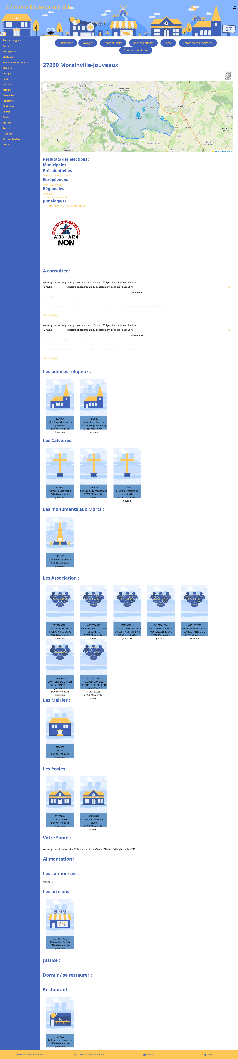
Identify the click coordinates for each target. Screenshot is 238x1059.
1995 (45, 175)
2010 (50, 193)
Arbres (6, 144)
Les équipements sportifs (56, 197)
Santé (168, 43)
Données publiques (135, 50)
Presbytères (9, 51)
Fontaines (8, 100)
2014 (62, 184)
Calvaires (8, 46)
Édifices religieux (12, 40)
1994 (45, 184)
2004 (57, 184)
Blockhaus (8, 106)
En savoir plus (51, 315)
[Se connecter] (234, 7)
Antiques (8, 73)
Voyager (88, 43)
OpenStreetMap (226, 151)
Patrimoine (66, 43)
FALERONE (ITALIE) (53, 206)
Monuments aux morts (15, 62)
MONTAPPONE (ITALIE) (74, 206)
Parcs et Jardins (11, 139)
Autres (6, 128)
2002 (50, 175)
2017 (67, 175)
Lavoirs (7, 84)
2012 (62, 175)
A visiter (7, 133)
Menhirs (7, 67)
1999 (51, 184)
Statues (7, 122)
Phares (6, 111)
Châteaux (8, 56)
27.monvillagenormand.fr (39, 7)
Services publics (143, 43)
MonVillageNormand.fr (31, 1054)
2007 (56, 175)
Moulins (7, 89)
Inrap (6, 78)
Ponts (6, 117)
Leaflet (216, 151)
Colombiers (9, 95)
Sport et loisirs (113, 43)
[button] (162, 118)
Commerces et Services (198, 43)
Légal (209, 1054)
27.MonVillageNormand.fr (90, 1054)
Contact (150, 1054)
